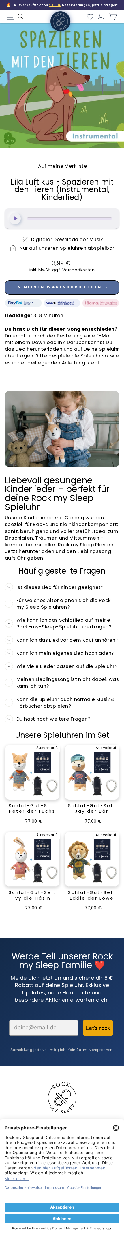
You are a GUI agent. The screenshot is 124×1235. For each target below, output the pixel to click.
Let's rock (98, 1027)
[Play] (15, 218)
